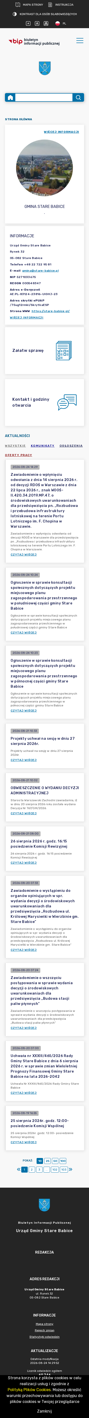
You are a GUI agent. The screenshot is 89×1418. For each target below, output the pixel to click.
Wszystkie (15, 445)
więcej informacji (61, 132)
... (46, 1169)
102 (54, 1169)
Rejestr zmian (44, 1330)
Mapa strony (33, 4)
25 (47, 1161)
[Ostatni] (70, 1170)
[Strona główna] (10, 97)
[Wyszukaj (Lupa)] (78, 97)
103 (64, 1169)
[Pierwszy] (19, 1170)
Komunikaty (43, 445)
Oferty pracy (18, 455)
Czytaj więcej (24, 554)
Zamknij (44, 1411)
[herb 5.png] (44, 68)
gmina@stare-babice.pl (40, 270)
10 (40, 1161)
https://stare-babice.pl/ (51, 311)
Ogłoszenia (71, 445)
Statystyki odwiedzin (44, 1336)
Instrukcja (64, 4)
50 (55, 1161)
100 (63, 1161)
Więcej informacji (27, 317)
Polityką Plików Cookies (29, 1389)
